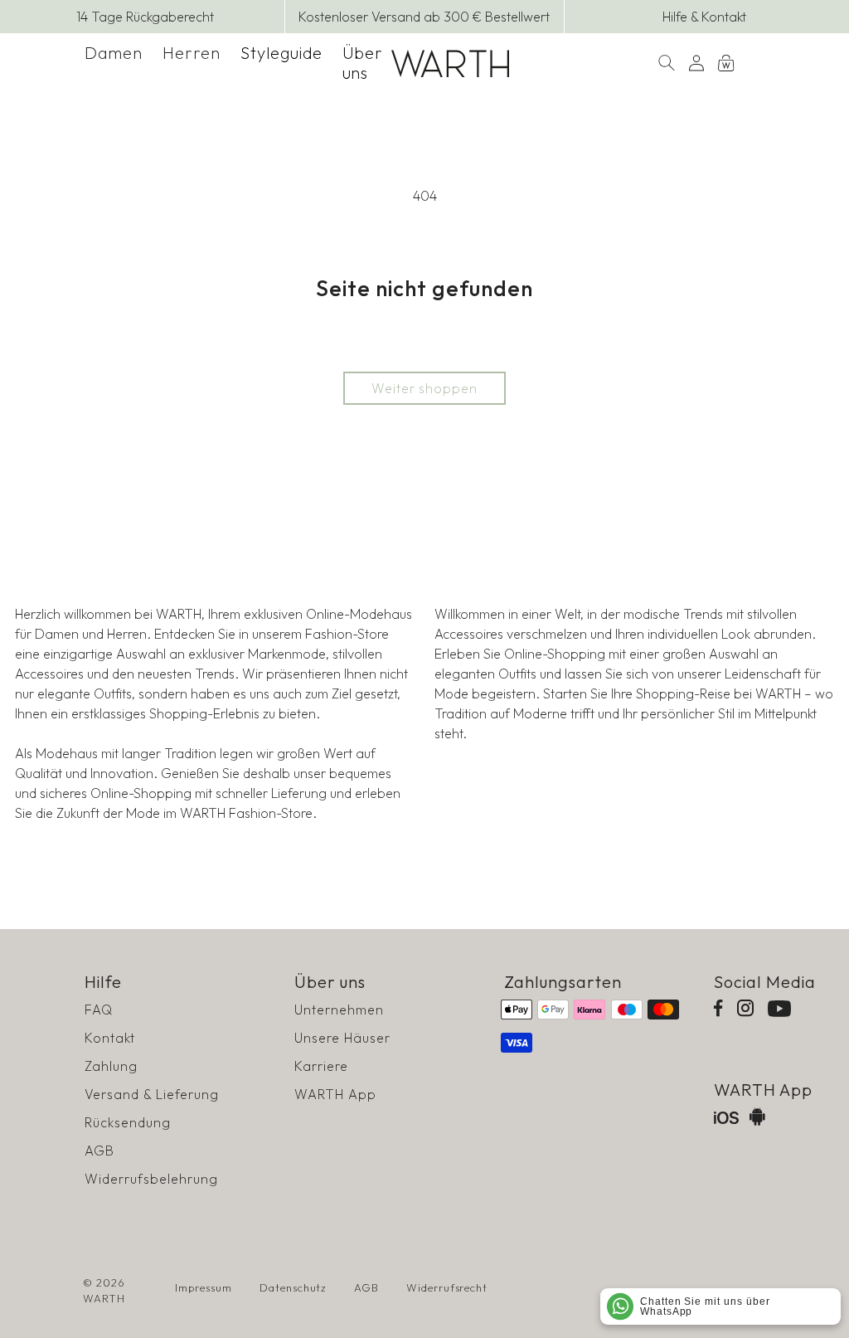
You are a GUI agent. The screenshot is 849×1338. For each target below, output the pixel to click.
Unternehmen (339, 1009)
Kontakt (110, 1037)
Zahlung (111, 1066)
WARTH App (335, 1094)
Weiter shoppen (424, 388)
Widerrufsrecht (447, 1287)
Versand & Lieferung (151, 1094)
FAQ (99, 1009)
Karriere (321, 1066)
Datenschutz (293, 1287)
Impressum (203, 1287)
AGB (99, 1150)
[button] (114, 53)
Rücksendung (128, 1122)
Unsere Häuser (342, 1037)
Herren (192, 52)
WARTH (104, 1298)
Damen (114, 52)
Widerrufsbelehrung (151, 1178)
